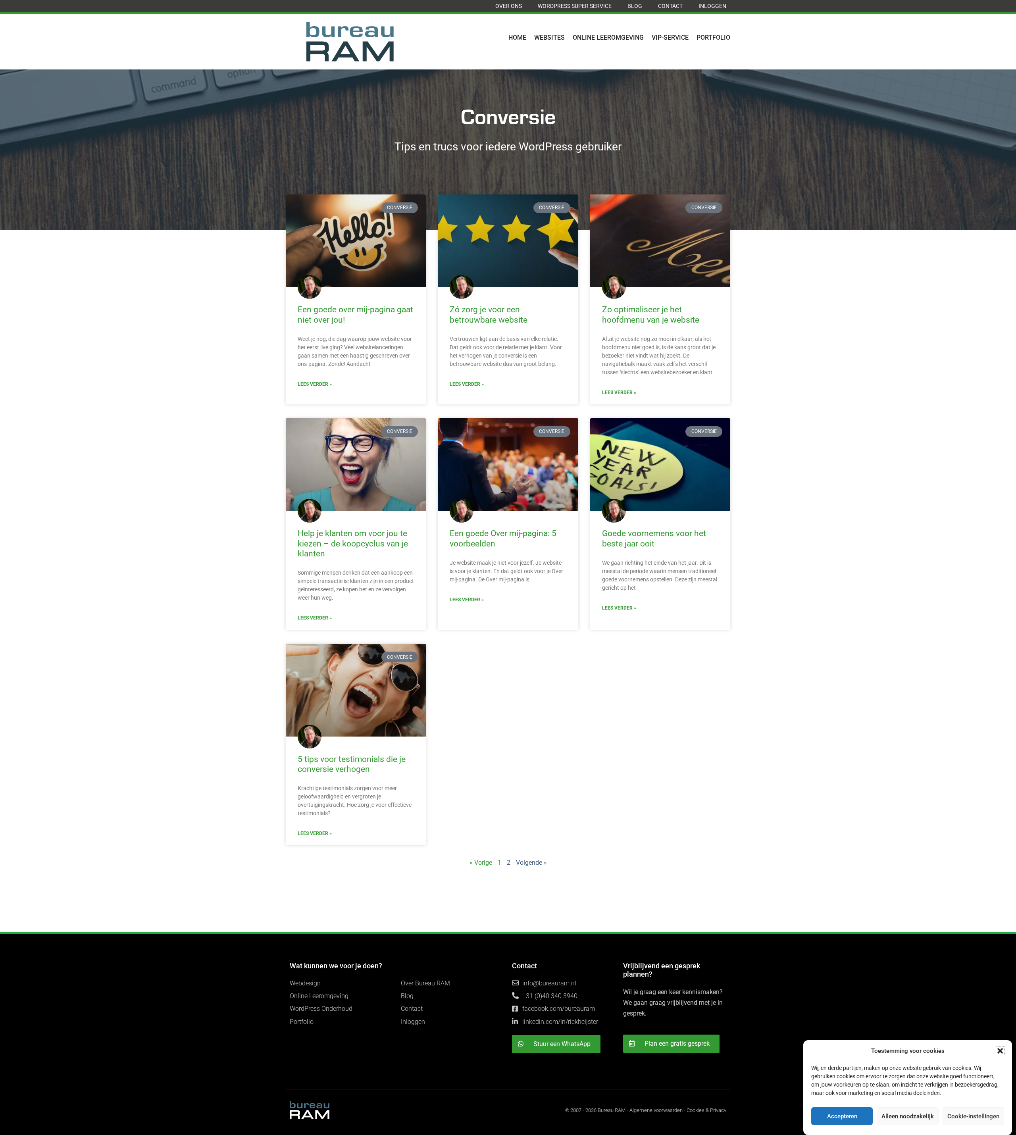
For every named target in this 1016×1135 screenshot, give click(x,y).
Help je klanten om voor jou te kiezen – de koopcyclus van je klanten (353, 543)
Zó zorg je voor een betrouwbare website (488, 314)
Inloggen (712, 6)
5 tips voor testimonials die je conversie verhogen (352, 764)
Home (517, 37)
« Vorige (481, 862)
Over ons (508, 6)
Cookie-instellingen (973, 1116)
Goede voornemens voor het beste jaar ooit (654, 538)
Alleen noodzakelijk (907, 1116)
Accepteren (842, 1116)
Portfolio (713, 37)
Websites (549, 37)
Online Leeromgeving (608, 37)
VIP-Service (670, 37)
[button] (1000, 1051)
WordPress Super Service (575, 6)
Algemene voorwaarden (656, 1110)
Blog (634, 6)
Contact (670, 6)
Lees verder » (315, 384)
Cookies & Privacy (706, 1110)
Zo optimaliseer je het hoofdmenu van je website (650, 314)
